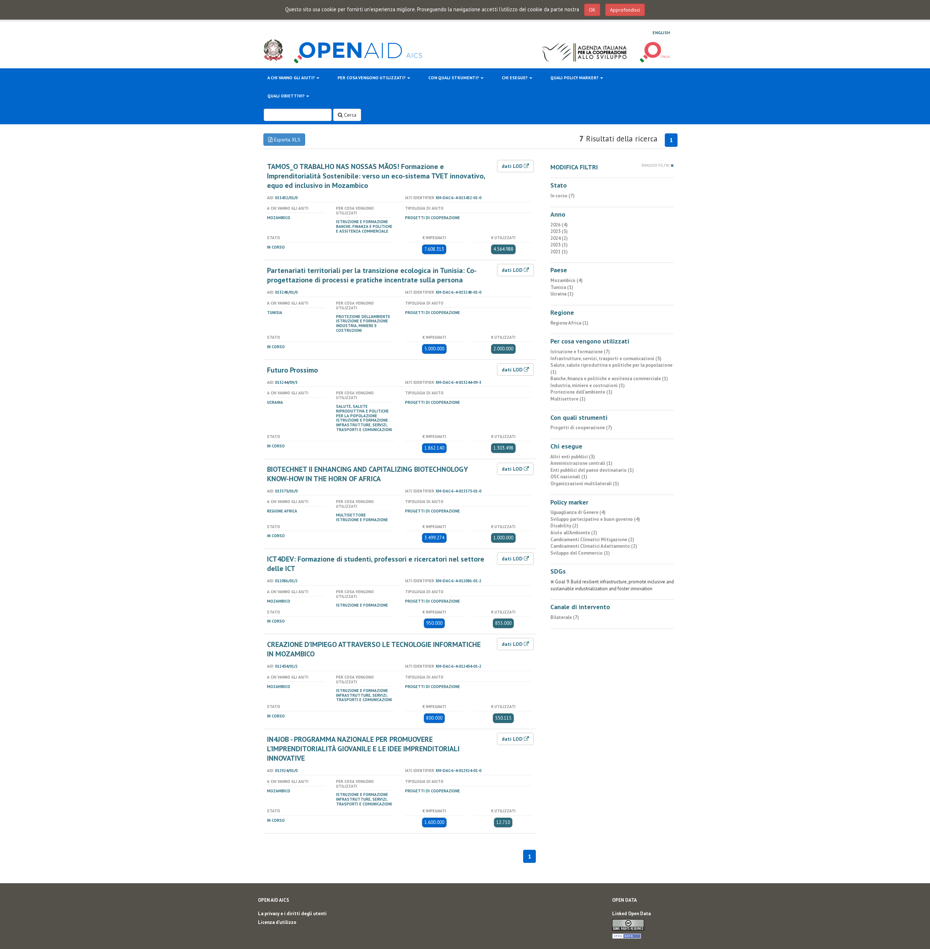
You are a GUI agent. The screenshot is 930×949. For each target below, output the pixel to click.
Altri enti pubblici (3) (572, 457)
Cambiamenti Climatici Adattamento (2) (593, 546)
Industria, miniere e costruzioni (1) (587, 385)
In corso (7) (562, 196)
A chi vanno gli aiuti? (291, 77)
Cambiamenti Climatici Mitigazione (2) (592, 539)
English (661, 32)
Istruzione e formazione (362, 221)
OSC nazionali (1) (568, 477)
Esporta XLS (286, 139)
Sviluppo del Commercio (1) (580, 553)
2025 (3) (559, 231)
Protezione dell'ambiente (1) (581, 392)
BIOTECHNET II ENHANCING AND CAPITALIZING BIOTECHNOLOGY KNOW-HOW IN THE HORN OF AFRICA (367, 474)
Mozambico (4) (566, 280)
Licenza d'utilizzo (277, 922)
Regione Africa (282, 511)
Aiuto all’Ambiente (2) (573, 533)
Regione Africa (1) (569, 323)
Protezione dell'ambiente (363, 316)
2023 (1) (559, 245)
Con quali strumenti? (454, 77)
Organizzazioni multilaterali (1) (584, 483)
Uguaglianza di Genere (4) (578, 512)
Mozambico (278, 217)
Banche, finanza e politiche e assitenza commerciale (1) (609, 378)
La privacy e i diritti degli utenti (292, 913)
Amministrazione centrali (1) (581, 463)
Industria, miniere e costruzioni (356, 328)
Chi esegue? (515, 77)
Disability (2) (564, 526)
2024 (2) (559, 238)
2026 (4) (559, 225)
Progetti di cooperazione (432, 217)
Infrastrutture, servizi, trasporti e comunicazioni (364, 427)
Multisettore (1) (568, 399)
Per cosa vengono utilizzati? (372, 77)
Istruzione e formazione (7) (580, 352)
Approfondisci (625, 10)
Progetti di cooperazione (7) (581, 428)
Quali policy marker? (574, 77)
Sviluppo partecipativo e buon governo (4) (595, 519)
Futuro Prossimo (292, 370)
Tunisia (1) (561, 287)
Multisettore (351, 515)
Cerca (349, 115)
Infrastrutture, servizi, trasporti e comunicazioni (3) (606, 358)
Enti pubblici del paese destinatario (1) (592, 470)
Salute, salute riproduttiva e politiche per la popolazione (362, 411)
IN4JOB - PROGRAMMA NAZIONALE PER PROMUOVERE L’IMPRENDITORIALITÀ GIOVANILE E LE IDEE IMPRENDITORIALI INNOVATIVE (363, 749)
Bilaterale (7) (564, 617)
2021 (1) (559, 252)
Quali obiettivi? (286, 95)
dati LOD (513, 166)
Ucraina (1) (562, 294)
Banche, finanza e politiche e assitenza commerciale (364, 229)
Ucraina (275, 402)
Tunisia (274, 312)
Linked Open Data (631, 913)
